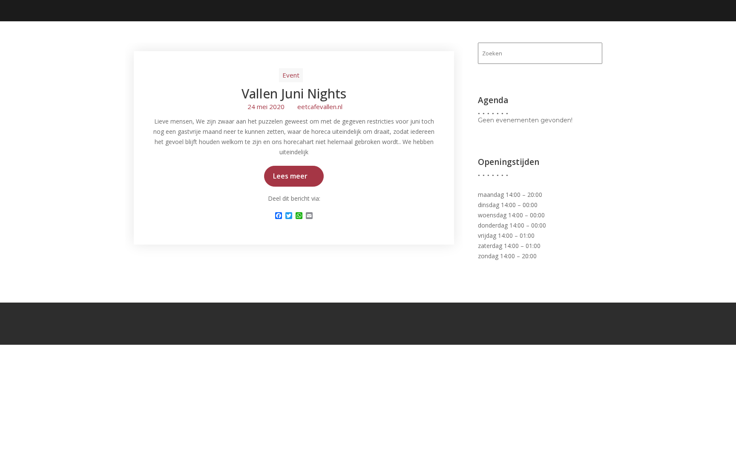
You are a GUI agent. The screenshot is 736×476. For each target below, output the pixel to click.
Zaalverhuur (458, 39)
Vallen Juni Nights (294, 93)
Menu (511, 39)
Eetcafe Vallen (159, 32)
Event (290, 75)
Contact (583, 39)
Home (373, 39)
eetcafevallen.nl (319, 106)
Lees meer (290, 176)
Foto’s (544, 39)
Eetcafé (408, 39)
